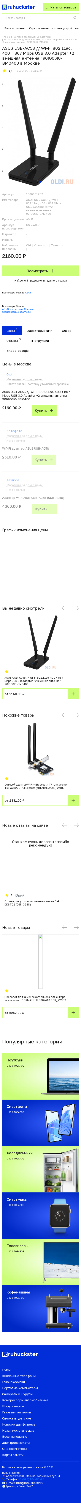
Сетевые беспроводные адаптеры (32, 37)
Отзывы (12, 340)
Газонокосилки (13, 1382)
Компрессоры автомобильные (25, 1400)
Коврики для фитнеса (18, 1424)
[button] (64, 608)
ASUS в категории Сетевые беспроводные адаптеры (18, 310)
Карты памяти (13, 1455)
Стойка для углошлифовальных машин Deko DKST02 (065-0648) (33, 903)
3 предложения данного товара (46, 280)
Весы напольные (14, 1436)
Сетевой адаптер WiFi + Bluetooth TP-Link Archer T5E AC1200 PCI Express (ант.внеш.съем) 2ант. (36, 786)
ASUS (28, 292)
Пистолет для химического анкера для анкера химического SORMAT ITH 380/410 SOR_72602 (35, 998)
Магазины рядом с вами (24, 379)
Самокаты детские (16, 1418)
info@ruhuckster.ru (29, 1483)
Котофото (14, 431)
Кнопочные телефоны (19, 1376)
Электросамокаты (16, 1442)
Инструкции (39, 340)
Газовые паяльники (16, 1412)
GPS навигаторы (14, 1449)
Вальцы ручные (14, 28)
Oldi (9, 374)
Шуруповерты (13, 1406)
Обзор (66, 330)
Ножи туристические (18, 1430)
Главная (7, 37)
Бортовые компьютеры (20, 1388)
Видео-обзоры (17, 350)
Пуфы (6, 1370)
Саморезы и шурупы (17, 1394)
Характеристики (39, 330)
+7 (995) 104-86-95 (31, 1479)
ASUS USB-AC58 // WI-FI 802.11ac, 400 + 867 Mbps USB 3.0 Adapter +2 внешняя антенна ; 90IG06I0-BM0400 (34, 681)
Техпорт (12, 480)
